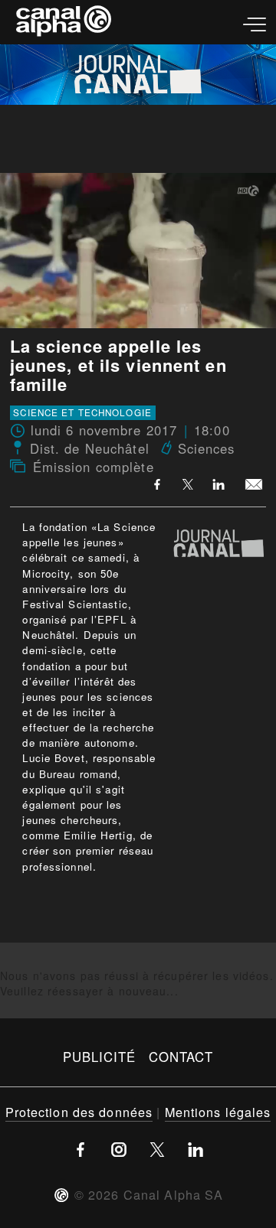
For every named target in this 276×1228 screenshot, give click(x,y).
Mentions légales (218, 1112)
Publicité (99, 1056)
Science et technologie (82, 412)
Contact (181, 1056)
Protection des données (79, 1112)
